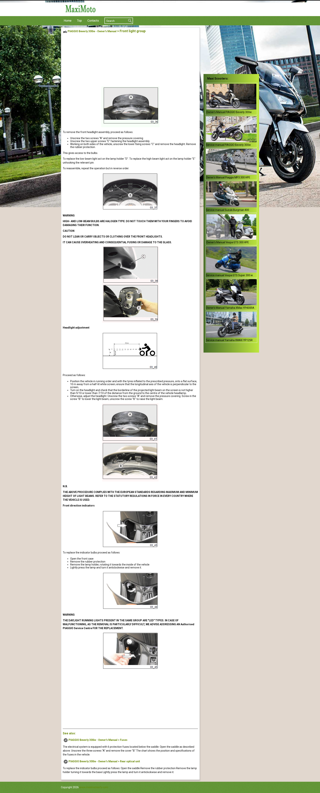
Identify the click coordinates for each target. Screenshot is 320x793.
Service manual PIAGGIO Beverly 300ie (228, 144)
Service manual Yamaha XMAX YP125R (229, 340)
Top (79, 20)
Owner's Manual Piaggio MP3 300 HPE (228, 177)
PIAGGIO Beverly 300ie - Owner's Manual (92, 31)
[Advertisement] (130, 60)
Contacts (93, 20)
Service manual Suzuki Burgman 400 (227, 209)
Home (67, 20)
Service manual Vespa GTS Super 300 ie (229, 275)
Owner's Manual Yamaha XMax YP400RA (230, 307)
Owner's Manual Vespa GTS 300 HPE (227, 242)
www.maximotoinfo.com (93, 787)
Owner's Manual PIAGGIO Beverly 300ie (229, 112)
